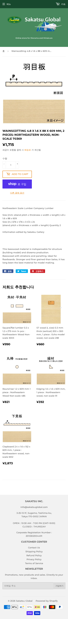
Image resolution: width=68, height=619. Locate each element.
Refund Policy (34, 555)
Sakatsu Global (24, 600)
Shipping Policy (34, 551)
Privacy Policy (34, 559)
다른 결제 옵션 (17, 192)
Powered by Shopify (47, 600)
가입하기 (59, 586)
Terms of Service (34, 563)
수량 (4, 158)
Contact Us (34, 547)
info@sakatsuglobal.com (34, 507)
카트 (63, 4)
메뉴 (9, 4)
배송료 (27, 150)
